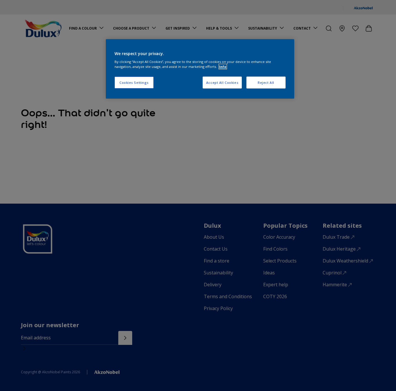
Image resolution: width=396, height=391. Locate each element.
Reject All (266, 82)
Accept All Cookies (222, 82)
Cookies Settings (134, 82)
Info (222, 66)
